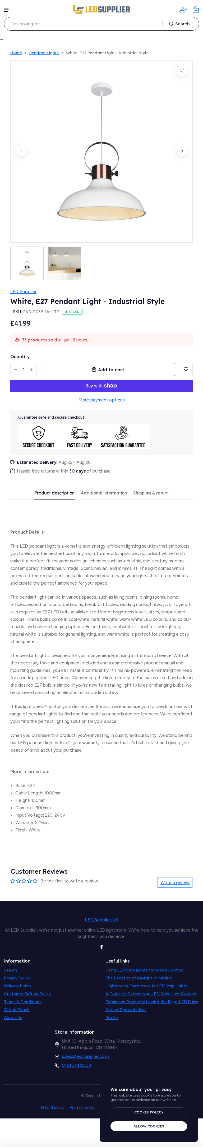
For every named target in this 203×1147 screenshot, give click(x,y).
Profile (111, 1017)
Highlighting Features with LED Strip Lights (146, 985)
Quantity (20, 356)
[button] (7, 10)
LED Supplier (23, 291)
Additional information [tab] (104, 493)
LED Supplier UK (101, 919)
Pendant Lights (44, 52)
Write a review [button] (175, 882)
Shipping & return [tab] (151, 493)
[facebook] (101, 946)
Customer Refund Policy (27, 993)
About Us (13, 1017)
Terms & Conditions (22, 1001)
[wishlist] (186, 369)
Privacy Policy (17, 977)
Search (182, 23)
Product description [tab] (54, 493)
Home (16, 52)
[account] (183, 9)
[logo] (101, 9)
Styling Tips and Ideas (125, 1009)
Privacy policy (82, 1107)
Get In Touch (17, 1009)
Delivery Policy (17, 985)
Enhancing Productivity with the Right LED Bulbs (151, 1001)
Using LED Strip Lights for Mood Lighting (144, 970)
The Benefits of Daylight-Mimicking (139, 977)
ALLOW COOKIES (148, 1126)
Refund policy (51, 1107)
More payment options (102, 400)
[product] (182, 71)
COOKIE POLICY (149, 1112)
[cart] (195, 9)
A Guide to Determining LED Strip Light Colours (150, 993)
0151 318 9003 (76, 1065)
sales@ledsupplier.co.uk (86, 1056)
